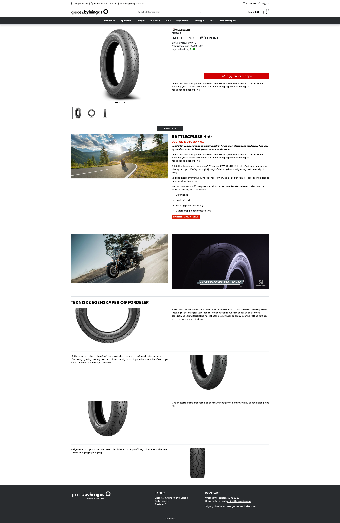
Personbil (109, 20)
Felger (141, 20)
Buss (168, 20)
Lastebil (154, 20)
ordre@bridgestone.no (133, 3)
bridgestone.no (80, 3)
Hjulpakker (126, 20)
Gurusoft (170, 518)
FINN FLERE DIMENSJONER (185, 216)
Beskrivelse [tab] (170, 128)
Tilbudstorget (227, 20)
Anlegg (199, 20)
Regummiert (183, 20)
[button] (116, 102)
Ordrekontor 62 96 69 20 (106, 3)
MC (211, 20)
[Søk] (200, 12)
